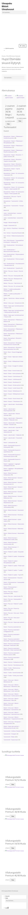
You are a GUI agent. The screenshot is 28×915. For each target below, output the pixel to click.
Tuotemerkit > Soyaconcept (11, 739)
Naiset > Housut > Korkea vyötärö (12, 385)
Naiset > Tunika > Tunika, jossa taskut (13, 675)
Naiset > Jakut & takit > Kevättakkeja (13, 404)
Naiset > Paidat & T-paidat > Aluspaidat (14, 551)
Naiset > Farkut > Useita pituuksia (12, 373)
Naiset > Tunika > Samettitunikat (12, 672)
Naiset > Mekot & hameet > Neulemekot (14, 533)
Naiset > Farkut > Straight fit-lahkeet (13, 366)
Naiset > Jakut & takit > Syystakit (12, 427)
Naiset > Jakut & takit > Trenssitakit (13, 438)
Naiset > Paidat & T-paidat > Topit (12, 575)
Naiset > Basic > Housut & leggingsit (13, 352)
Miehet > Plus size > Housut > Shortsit (13, 271)
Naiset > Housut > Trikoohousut (12, 401)
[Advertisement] (14, 29)
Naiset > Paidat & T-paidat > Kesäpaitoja (14, 556)
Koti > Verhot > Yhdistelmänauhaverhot (14, 236)
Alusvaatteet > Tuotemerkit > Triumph (14, 205)
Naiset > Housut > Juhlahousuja (12, 379)
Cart (6, 908)
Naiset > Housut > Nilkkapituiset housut (14, 394)
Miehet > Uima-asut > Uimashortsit (13, 303)
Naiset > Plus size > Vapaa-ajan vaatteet (14, 622)
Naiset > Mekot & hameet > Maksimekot (14, 524)
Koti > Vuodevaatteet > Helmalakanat (13, 245)
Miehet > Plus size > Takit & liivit (12, 283)
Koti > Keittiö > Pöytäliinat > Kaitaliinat (14, 228)
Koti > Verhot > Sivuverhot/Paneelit (13, 233)
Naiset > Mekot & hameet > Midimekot (13, 528)
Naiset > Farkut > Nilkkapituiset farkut (13, 361)
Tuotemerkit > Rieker (9, 737)
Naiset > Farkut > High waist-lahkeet (13, 356)
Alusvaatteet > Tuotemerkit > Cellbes (13, 201)
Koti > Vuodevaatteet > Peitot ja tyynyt (14, 259)
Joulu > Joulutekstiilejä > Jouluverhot (13, 218)
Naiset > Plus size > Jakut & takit (12, 596)
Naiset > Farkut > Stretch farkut (12, 370)
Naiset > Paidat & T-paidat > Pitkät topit (14, 565)
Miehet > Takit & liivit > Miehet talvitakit (14, 298)
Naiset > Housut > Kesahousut (11, 382)
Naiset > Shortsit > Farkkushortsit (12, 662)
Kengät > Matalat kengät (10, 222)
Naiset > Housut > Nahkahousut (12, 391)
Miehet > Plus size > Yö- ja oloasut (12, 286)
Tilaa (8, 124)
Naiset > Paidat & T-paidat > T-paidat (13, 570)
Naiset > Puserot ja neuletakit (11, 627)
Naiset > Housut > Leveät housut (12, 388)
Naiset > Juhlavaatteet (9, 442)
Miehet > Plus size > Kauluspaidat (12, 275)
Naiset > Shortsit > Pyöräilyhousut (12, 665)
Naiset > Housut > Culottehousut (12, 376)
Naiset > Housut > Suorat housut (12, 398)
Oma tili (7, 896)
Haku (6, 898)
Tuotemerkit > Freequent (10, 734)
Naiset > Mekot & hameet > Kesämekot (14, 510)
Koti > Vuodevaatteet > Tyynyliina (12, 268)
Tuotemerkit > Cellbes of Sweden (12, 731)
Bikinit (5, 210)
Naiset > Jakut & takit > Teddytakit (12, 435)
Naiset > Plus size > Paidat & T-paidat (13, 603)
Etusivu (3, 56)
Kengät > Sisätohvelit (9, 225)
